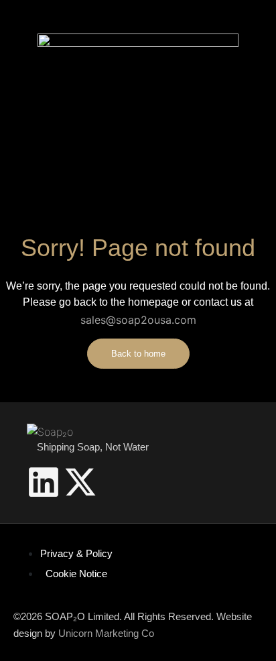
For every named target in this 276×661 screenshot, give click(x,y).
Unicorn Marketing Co (106, 633)
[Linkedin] (43, 482)
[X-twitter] (80, 482)
